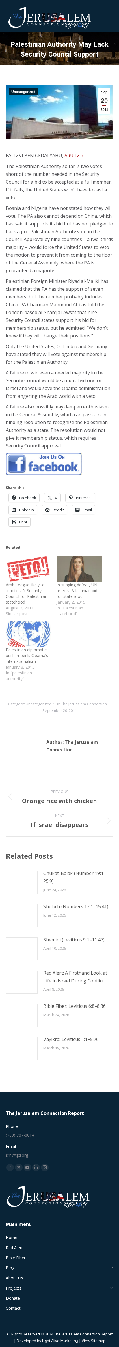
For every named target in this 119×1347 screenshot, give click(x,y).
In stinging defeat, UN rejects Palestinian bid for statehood (77, 590)
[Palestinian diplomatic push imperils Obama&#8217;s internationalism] (28, 634)
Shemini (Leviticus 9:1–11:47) (74, 939)
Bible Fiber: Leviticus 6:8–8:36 (74, 1006)
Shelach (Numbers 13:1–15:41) (75, 906)
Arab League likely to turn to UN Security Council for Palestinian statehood (26, 593)
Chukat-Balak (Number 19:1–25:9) (74, 877)
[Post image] (22, 882)
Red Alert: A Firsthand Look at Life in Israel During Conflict (75, 977)
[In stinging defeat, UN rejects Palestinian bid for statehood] (79, 569)
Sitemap (98, 1340)
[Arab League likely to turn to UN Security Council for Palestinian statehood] (28, 569)
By (81, 703)
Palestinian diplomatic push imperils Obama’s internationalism (27, 655)
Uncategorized (23, 92)
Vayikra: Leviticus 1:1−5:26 (71, 1039)
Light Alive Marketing (60, 1340)
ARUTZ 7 (73, 155)
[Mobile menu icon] (109, 16)
